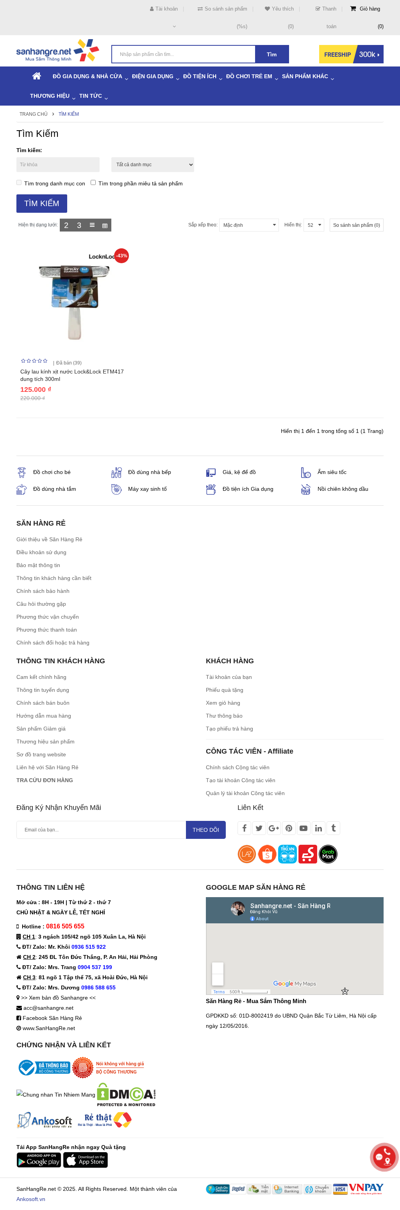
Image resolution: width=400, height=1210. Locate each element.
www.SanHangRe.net (49, 1028)
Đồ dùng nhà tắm (54, 489)
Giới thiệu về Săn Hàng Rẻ (49, 539)
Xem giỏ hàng (223, 703)
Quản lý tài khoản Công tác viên (245, 793)
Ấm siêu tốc (332, 472)
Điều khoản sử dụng (41, 552)
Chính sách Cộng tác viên (238, 767)
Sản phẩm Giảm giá (41, 728)
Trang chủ (34, 114)
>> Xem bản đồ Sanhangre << (58, 998)
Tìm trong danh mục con (54, 183)
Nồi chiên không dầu (343, 489)
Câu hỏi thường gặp (41, 604)
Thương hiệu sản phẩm (45, 741)
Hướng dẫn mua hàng (43, 716)
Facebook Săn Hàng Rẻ (52, 1018)
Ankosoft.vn (30, 1199)
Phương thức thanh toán (46, 630)
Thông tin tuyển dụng (42, 690)
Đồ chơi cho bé (52, 472)
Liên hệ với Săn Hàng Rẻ (47, 767)
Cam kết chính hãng (41, 677)
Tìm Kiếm (69, 114)
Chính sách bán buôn (43, 703)
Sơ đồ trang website (41, 754)
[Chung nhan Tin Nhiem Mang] (55, 1094)
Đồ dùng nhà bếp (149, 472)
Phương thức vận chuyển (47, 617)
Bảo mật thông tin (38, 565)
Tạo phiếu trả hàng (229, 728)
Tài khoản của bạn (229, 677)
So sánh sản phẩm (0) (356, 225)
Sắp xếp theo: (203, 225)
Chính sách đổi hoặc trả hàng (52, 642)
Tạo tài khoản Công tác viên (240, 780)
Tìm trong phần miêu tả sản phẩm (140, 183)
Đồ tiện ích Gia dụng (248, 489)
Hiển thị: (293, 225)
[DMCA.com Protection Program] (126, 1094)
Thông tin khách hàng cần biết (53, 578)
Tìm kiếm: (29, 150)
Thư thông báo (224, 716)
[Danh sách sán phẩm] (92, 225)
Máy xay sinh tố (147, 489)
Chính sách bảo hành (43, 591)
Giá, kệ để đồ (239, 472)
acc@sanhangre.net (48, 1008)
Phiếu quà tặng (224, 690)
